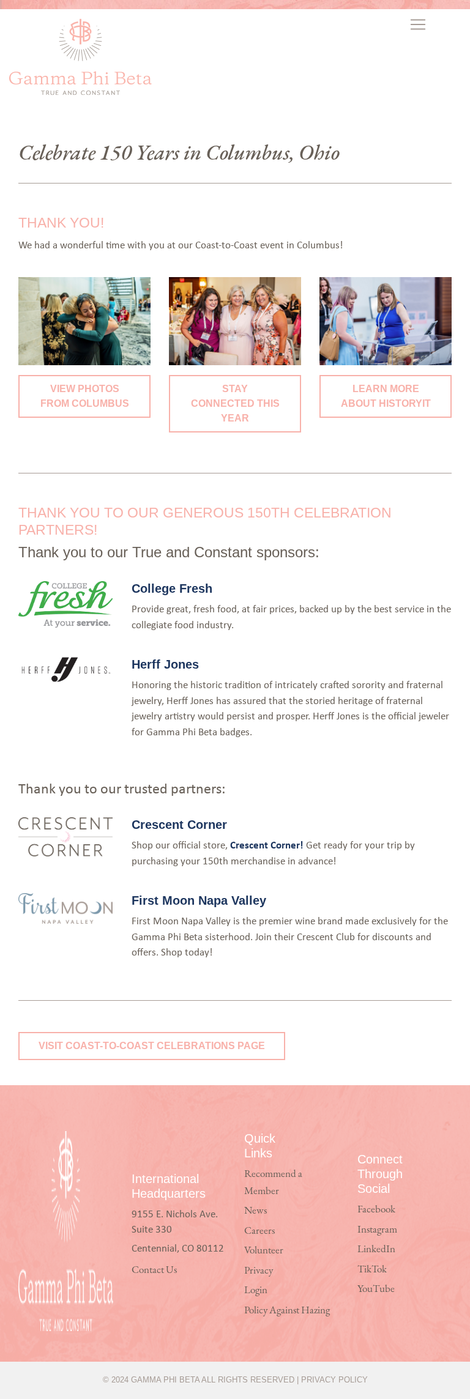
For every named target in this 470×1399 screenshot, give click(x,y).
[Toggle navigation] (419, 24)
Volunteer (263, 1250)
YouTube (376, 1289)
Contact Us (154, 1270)
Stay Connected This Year (235, 403)
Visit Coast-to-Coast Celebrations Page (152, 1046)
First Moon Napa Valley (199, 900)
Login (255, 1290)
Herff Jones (165, 664)
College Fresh (172, 588)
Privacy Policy (334, 1379)
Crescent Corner (179, 824)
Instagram (377, 1230)
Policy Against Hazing (287, 1310)
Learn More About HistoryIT (386, 396)
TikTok (372, 1269)
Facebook (376, 1209)
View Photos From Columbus (84, 396)
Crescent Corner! (267, 844)
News (255, 1211)
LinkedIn (376, 1249)
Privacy (258, 1271)
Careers (259, 1231)
